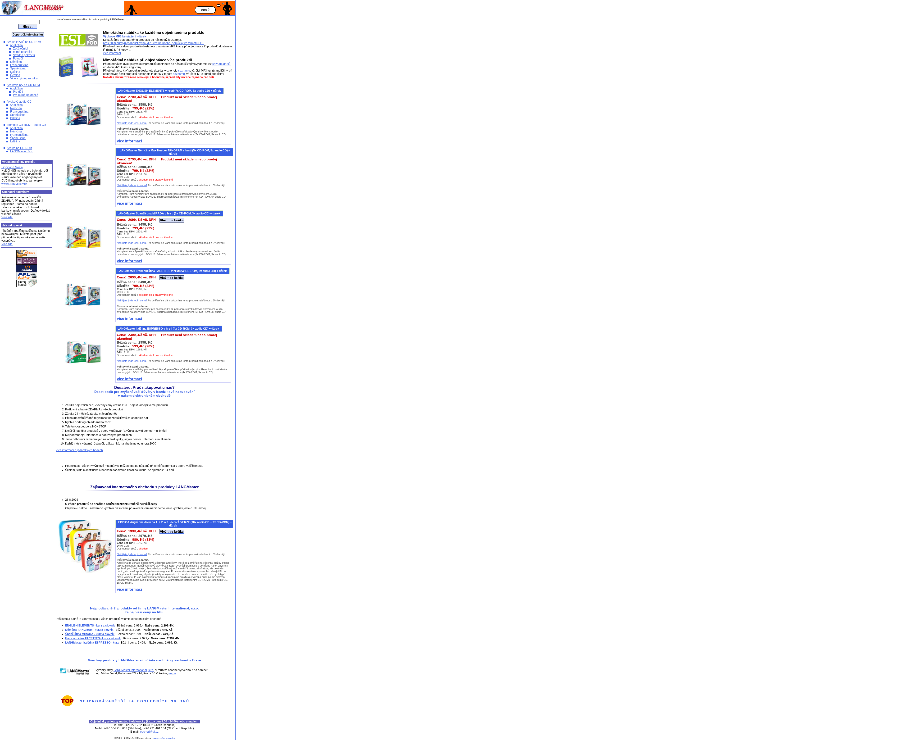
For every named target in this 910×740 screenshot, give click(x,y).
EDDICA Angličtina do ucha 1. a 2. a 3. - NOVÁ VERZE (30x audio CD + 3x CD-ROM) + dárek (175, 524)
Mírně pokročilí (22, 52)
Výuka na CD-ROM (19, 148)
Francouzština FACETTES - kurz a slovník (93, 638)
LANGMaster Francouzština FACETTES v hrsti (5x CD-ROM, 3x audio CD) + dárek (173, 271)
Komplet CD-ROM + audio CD (26, 125)
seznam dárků (221, 64)
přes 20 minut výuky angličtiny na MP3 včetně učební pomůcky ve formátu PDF (153, 43)
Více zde (7, 217)
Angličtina (16, 45)
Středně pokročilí (24, 55)
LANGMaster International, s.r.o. (134, 670)
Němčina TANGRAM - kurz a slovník (89, 629)
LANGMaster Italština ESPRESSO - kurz (92, 642)
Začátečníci (20, 48)
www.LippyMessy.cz (14, 184)
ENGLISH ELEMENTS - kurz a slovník (90, 625)
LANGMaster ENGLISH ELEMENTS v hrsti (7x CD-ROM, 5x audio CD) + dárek (170, 90)
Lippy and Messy (12, 167)
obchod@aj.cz (149, 731)
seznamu (184, 70)
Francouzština (19, 65)
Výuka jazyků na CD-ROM (24, 42)
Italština (15, 71)
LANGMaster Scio (21, 151)
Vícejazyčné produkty (24, 78)
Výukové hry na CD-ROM (23, 85)
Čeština (15, 75)
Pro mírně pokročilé (25, 95)
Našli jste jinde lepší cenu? (132, 123)
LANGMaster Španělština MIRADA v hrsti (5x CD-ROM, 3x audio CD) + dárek (169, 213)
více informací (112, 53)
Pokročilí (18, 58)
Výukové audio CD (19, 101)
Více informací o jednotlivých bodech (79, 450)
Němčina (16, 62)
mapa (172, 673)
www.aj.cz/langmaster (163, 738)
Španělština (18, 68)
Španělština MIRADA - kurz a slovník (89, 634)
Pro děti (18, 91)
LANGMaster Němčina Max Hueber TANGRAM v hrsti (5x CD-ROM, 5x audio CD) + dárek (175, 152)
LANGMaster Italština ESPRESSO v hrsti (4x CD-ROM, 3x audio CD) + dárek (169, 328)
